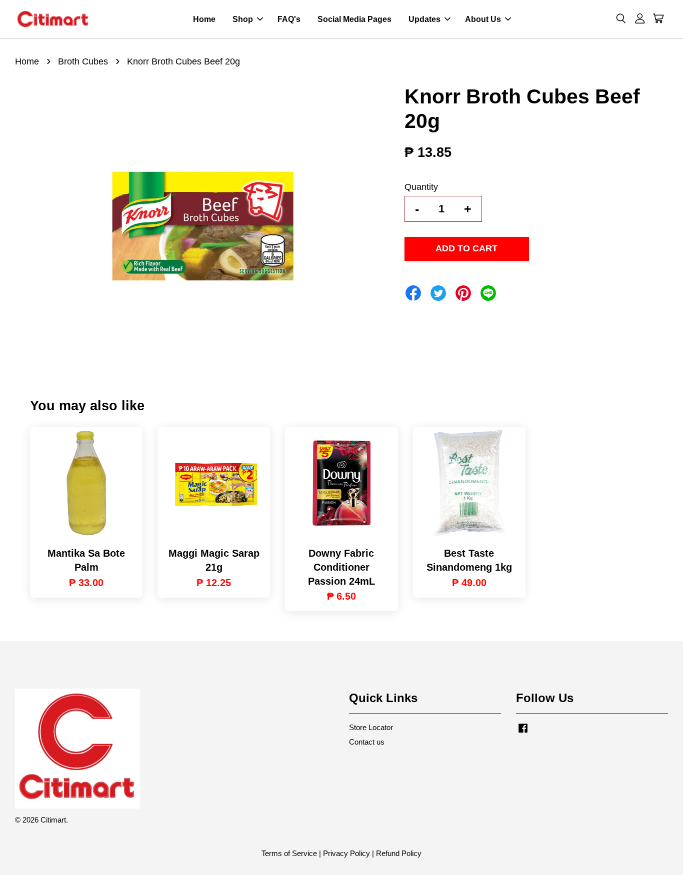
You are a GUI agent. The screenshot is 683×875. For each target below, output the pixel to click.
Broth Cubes (83, 61)
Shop (242, 19)
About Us (483, 19)
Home (204, 19)
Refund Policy (399, 853)
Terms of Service (289, 853)
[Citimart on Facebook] (523, 732)
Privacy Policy (346, 853)
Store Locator (371, 727)
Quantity (421, 187)
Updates (424, 19)
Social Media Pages (355, 19)
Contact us (366, 742)
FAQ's (289, 19)
